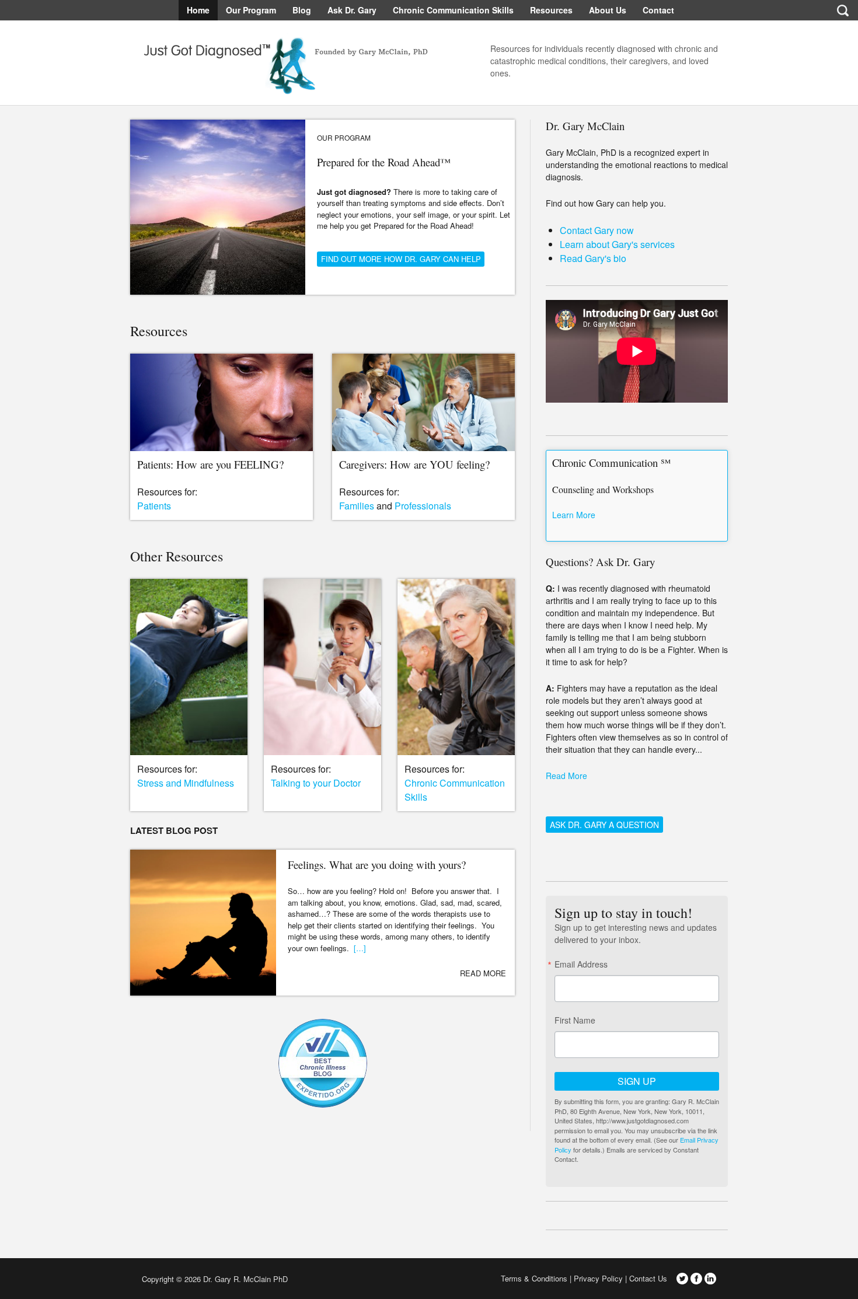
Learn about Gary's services (617, 244)
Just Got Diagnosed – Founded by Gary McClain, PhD (282, 61)
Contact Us (648, 1278)
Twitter (682, 1278)
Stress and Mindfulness (185, 783)
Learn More (573, 515)
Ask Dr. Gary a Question (604, 824)
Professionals (423, 505)
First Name (574, 1020)
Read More (483, 973)
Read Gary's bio (593, 258)
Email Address (581, 964)
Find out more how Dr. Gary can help (401, 258)
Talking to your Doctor (316, 783)
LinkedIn (710, 1278)
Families (356, 505)
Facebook (696, 1278)
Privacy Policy (598, 1278)
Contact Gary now (597, 230)
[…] (360, 948)
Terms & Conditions (534, 1278)
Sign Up (637, 1081)
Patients (154, 505)
